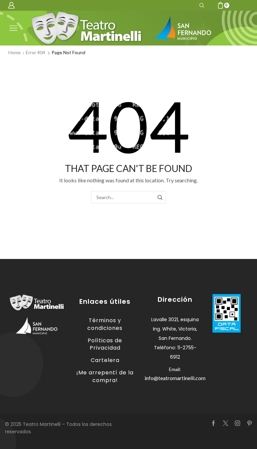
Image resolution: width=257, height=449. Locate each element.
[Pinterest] (249, 423)
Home (14, 52)
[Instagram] (237, 423)
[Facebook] (213, 423)
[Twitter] (225, 423)
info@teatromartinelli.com (175, 378)
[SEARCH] (160, 197)
